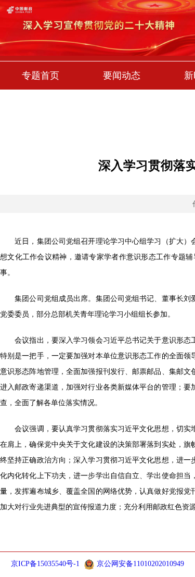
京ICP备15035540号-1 (45, 564)
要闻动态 (121, 75)
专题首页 (40, 75)
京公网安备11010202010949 (140, 564)
